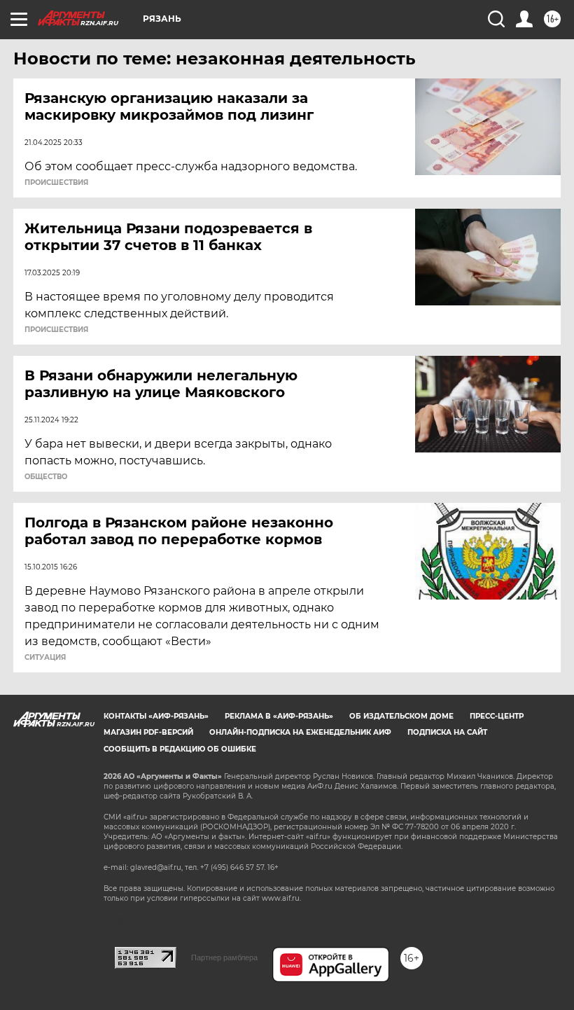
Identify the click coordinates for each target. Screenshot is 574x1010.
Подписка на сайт (447, 732)
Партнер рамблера (224, 957)
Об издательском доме (401, 716)
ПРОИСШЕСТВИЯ (56, 182)
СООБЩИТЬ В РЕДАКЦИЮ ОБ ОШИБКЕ (180, 749)
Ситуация (45, 657)
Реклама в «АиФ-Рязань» (279, 716)
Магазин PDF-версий (148, 732)
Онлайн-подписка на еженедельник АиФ (300, 732)
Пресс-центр (497, 716)
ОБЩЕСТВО (45, 476)
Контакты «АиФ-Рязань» (156, 716)
